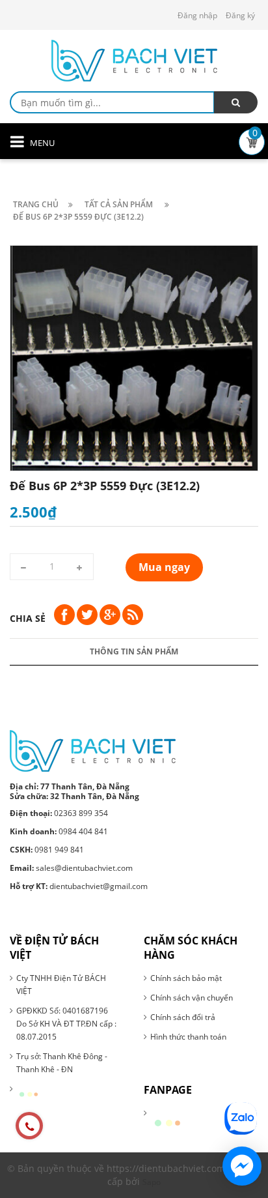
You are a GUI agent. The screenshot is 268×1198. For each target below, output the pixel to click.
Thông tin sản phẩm (134, 651)
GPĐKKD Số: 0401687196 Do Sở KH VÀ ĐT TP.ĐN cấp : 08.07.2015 (66, 1023)
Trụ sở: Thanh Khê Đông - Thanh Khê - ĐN (61, 1063)
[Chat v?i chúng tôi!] (241, 1166)
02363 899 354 (59, 813)
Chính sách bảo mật (186, 978)
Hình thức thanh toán (188, 1036)
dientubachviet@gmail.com (79, 886)
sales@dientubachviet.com (71, 867)
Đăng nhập (197, 15)
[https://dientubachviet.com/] (93, 750)
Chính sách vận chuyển (191, 997)
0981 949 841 (47, 849)
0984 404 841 (59, 831)
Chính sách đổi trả (182, 1017)
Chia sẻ (28, 618)
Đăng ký (240, 15)
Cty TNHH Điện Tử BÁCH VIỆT (61, 984)
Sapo (151, 1182)
